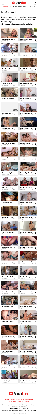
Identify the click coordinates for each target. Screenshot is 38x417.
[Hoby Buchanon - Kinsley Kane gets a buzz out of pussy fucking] (28, 124)
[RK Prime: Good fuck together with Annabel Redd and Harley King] (9, 347)
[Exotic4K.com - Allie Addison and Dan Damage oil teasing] (28, 198)
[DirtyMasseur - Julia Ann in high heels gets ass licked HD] (9, 35)
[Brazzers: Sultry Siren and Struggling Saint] (9, 168)
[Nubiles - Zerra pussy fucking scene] (28, 272)
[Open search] (35, 3)
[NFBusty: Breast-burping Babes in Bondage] (9, 332)
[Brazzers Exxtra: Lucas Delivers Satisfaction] (9, 109)
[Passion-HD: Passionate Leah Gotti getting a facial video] (28, 228)
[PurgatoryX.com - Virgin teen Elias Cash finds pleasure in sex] (28, 139)
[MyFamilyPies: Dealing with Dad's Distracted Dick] (28, 347)
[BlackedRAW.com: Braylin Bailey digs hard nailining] (28, 154)
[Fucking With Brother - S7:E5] (28, 302)
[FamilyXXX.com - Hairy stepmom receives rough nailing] (28, 64)
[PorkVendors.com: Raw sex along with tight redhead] (28, 213)
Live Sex (5, 7)
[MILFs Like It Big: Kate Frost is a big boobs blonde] (9, 94)
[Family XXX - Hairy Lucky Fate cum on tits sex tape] (9, 213)
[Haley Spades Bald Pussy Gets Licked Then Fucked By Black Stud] (28, 35)
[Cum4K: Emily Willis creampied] (9, 50)
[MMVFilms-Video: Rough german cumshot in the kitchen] (28, 243)
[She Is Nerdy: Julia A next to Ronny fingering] (28, 79)
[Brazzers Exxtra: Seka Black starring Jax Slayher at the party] (28, 287)
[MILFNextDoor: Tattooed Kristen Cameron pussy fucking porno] (28, 183)
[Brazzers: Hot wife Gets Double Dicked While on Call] (28, 50)
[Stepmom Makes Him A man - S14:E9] (9, 79)
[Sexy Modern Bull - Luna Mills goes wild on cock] (9, 198)
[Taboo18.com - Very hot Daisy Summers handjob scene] (9, 183)
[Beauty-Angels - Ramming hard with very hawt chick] (28, 94)
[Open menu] (3, 3)
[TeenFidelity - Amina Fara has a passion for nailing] (9, 317)
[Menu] (17, 39)
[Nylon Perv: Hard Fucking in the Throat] (9, 287)
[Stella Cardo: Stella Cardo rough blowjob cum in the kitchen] (28, 317)
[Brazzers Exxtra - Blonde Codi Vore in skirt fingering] (9, 228)
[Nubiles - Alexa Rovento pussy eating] (28, 377)
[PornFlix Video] (19, 2)
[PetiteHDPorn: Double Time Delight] (28, 258)
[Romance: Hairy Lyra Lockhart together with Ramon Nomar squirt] (9, 258)
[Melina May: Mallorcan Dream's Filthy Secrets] (9, 377)
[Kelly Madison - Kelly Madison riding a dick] (9, 302)
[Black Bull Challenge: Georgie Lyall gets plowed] (28, 109)
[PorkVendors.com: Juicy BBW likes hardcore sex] (9, 154)
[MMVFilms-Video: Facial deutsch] (9, 362)
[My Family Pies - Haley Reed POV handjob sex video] (9, 139)
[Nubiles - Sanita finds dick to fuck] (9, 124)
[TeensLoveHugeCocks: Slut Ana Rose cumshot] (28, 362)
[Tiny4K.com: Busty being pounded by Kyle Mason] (9, 64)
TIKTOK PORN (22, 7)
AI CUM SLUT (31, 7)
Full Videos (13, 7)
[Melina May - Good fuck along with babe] (28, 168)
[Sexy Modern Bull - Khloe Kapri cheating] (9, 243)
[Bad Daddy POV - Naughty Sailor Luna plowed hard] (9, 272)
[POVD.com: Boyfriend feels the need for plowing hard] (28, 332)
